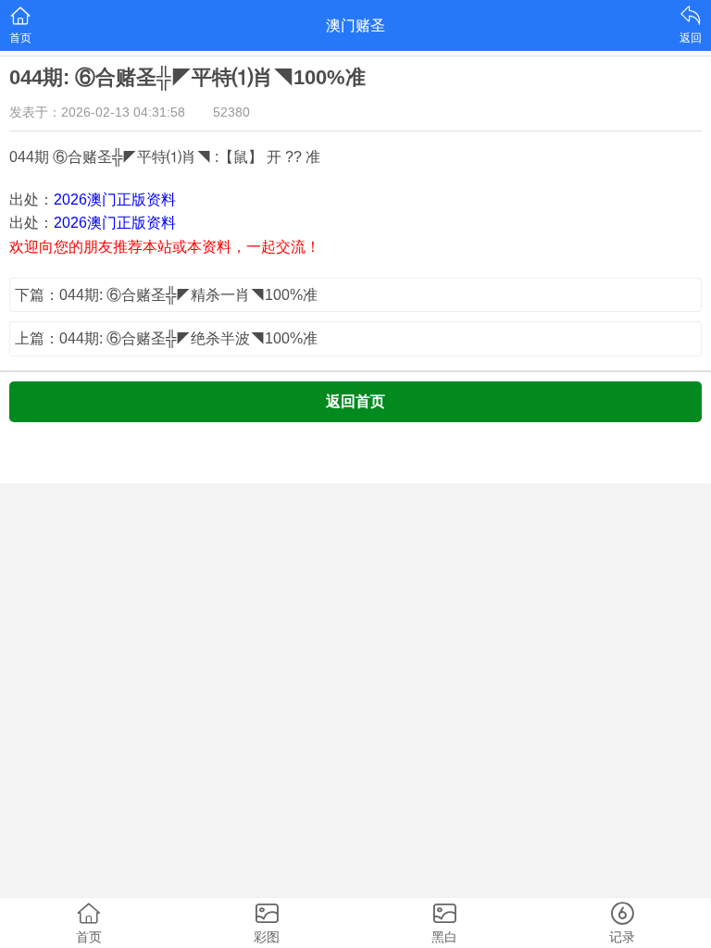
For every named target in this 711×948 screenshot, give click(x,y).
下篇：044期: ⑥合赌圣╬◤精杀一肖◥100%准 (166, 295)
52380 (231, 112)
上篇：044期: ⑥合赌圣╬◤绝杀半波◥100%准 (166, 338)
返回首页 (355, 401)
